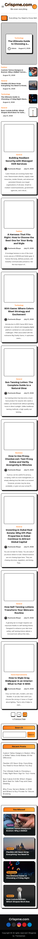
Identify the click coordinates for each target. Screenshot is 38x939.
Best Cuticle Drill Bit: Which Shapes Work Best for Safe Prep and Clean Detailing (12, 112)
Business (19, 453)
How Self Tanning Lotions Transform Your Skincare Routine (19, 610)
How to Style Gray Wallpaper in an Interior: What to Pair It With (19, 681)
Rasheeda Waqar (14, 169)
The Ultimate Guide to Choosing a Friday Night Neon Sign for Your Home (19, 45)
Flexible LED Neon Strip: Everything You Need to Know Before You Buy (13, 86)
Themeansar (20, 936)
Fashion (4, 67)
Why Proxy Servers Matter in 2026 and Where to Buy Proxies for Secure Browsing (18, 791)
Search (19, 727)
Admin (14, 48)
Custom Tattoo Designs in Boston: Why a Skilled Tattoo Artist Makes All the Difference (14, 72)
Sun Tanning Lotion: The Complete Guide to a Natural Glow (19, 385)
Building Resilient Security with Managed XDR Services (19, 161)
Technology (19, 38)
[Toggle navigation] (2, 6)
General (4, 81)
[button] (34, 43)
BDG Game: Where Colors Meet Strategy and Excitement (19, 311)
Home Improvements (19, 674)
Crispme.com (18, 4)
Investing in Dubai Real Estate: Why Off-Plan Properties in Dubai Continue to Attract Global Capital (19, 536)
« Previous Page (19, 719)
